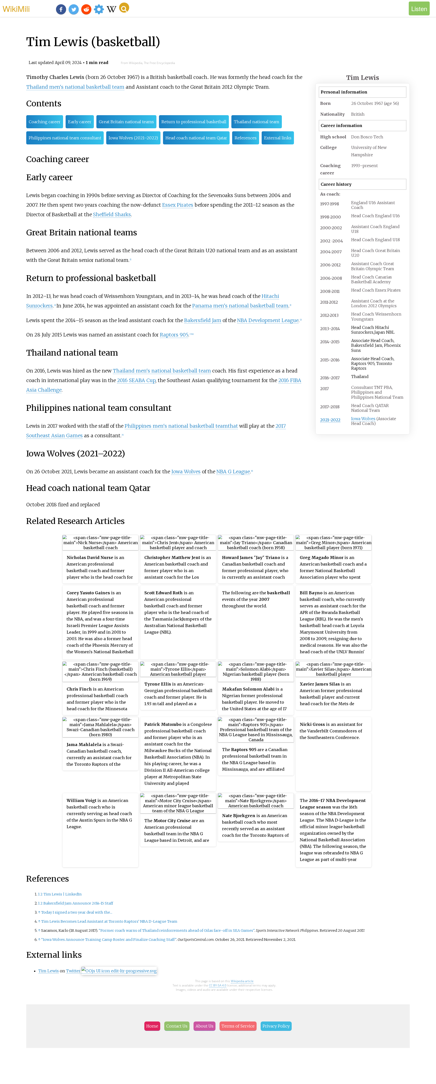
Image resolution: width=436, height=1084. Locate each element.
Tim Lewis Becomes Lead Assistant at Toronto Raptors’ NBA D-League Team (109, 921)
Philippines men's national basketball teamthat (181, 426)
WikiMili (16, 8)
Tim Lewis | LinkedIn (62, 894)
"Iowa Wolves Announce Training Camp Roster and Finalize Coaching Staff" (108, 939)
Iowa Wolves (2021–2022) (133, 137)
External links (277, 137)
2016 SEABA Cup (136, 380)
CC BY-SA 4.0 (217, 985)
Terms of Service (238, 1026)
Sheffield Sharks (112, 214)
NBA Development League (267, 320)
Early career (79, 121)
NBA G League (233, 472)
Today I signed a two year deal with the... (76, 912)
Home (152, 1026)
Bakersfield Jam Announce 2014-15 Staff (78, 903)
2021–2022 (330, 419)
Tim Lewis (48, 970)
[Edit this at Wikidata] (119, 971)
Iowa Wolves (363, 418)
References (246, 137)
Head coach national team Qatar (196, 137)
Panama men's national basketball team (240, 306)
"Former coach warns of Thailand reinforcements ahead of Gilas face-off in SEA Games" (176, 930)
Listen (419, 8)
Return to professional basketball (193, 121)
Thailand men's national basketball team (75, 87)
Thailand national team (256, 121)
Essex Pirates (177, 205)
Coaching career (45, 121)
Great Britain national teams (126, 121)
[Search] (124, 8)
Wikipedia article (242, 981)
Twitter (73, 970)
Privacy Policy (276, 1026)
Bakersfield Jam (202, 320)
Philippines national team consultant (65, 137)
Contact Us (176, 1026)
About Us (204, 1026)
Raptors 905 (174, 335)
